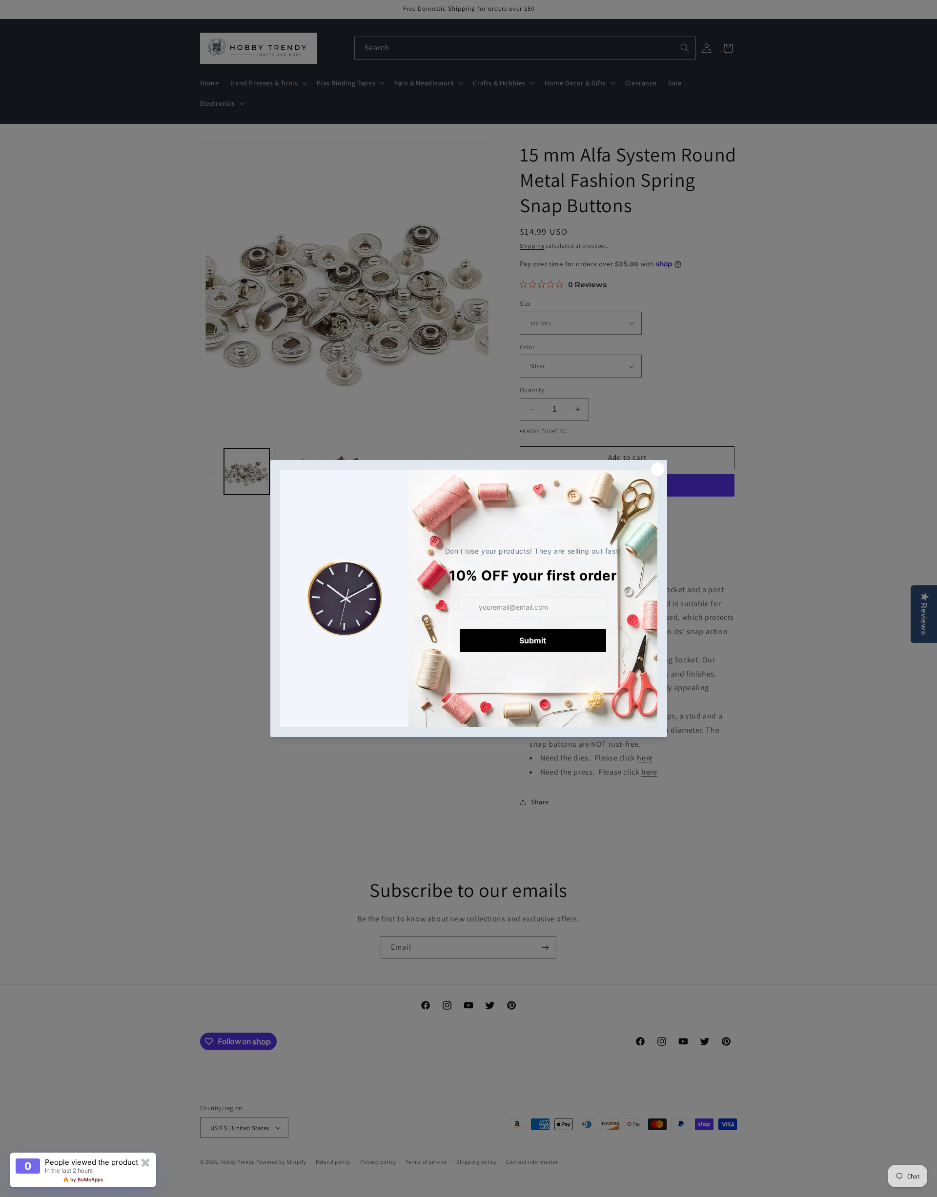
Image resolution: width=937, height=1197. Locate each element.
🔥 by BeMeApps (83, 1179)
